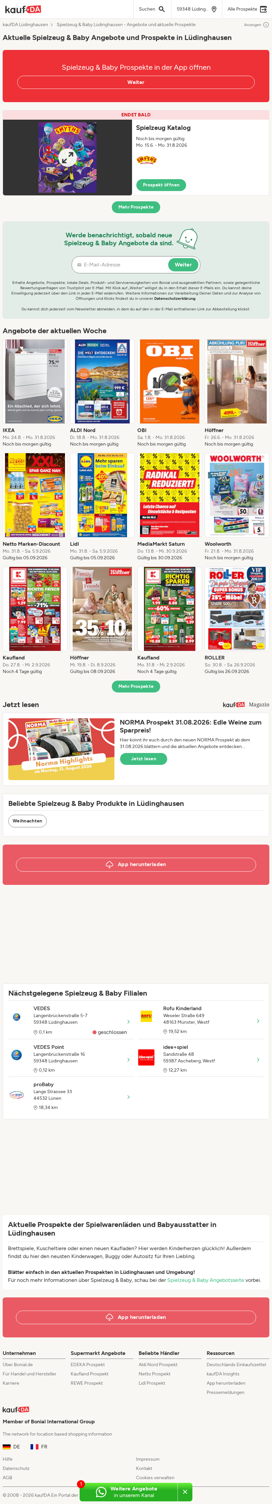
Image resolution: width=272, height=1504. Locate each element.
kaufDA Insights (223, 1374)
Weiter (135, 82)
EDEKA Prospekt (88, 1364)
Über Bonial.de (18, 1364)
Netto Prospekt (154, 1374)
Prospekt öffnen (161, 185)
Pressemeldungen (225, 1392)
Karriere (11, 1383)
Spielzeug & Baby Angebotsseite (205, 1280)
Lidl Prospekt (152, 1383)
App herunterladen (226, 1383)
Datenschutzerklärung (174, 298)
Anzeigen (252, 24)
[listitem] (35, 393)
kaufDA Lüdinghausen (25, 24)
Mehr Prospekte (136, 207)
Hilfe (8, 1459)
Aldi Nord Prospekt (158, 1364)
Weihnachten (27, 821)
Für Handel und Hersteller (29, 1374)
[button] (136, 153)
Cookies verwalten (155, 1478)
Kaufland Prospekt (89, 1374)
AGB (7, 1478)
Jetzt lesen (143, 759)
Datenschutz (16, 1468)
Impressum (148, 1459)
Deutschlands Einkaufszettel (236, 1364)
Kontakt (144, 1468)
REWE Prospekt (87, 1383)
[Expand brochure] (67, 157)
